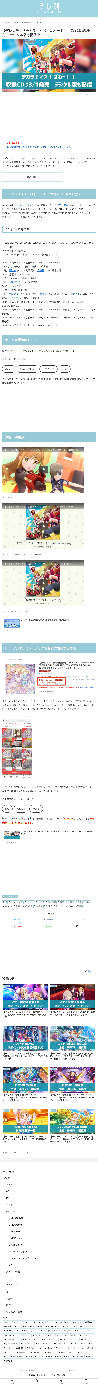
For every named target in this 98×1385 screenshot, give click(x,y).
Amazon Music (27, 369)
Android (21, 808)
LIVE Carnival (16, 1218)
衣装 (8, 1305)
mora (64, 369)
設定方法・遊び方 (15, 1312)
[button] (90, 673)
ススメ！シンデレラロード (22, 1258)
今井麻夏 (41, 902)
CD (5, 897)
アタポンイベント (24, 205)
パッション (30, 902)
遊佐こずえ (76, 294)
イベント (10, 1211)
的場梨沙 (13, 294)
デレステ (13, 897)
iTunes (8, 369)
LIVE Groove (15, 1224)
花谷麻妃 (48, 906)
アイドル (10, 1204)
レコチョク (48, 369)
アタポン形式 (15, 1245)
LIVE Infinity (15, 1231)
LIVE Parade (15, 1238)
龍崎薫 (43, 294)
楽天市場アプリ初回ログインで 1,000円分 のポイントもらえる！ (40, 147)
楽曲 (8, 1292)
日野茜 (57, 205)
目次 (29, 176)
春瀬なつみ (8, 906)
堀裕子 (67, 205)
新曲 (79, 902)
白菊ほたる (14, 282)
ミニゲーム (12, 1285)
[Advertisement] (49, 116)
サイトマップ (72, 1370)
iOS (7, 808)
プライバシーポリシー (25, 1370)
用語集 (9, 1298)
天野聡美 (71, 902)
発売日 (18, 906)
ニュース (10, 1278)
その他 (7, 1177)
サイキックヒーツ (16, 902)
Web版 (36, 808)
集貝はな (70, 906)
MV (8, 1198)
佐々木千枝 (17, 298)
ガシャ (9, 1265)
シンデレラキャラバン (20, 1251)
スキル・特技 (13, 1271)
